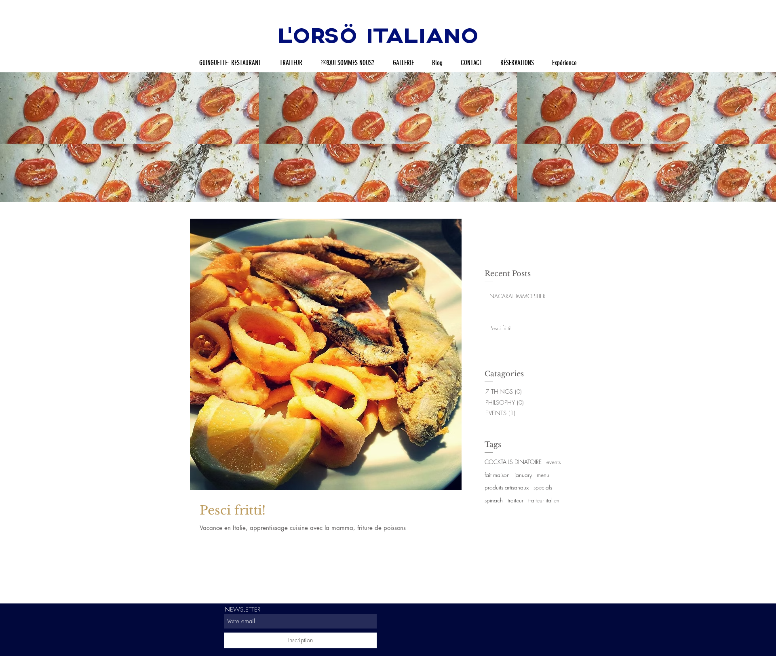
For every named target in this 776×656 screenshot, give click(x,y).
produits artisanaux (507, 487)
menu (543, 475)
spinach (494, 500)
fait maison (497, 475)
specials (543, 487)
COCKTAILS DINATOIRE (513, 462)
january (523, 475)
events (553, 462)
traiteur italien (543, 500)
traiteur (515, 500)
